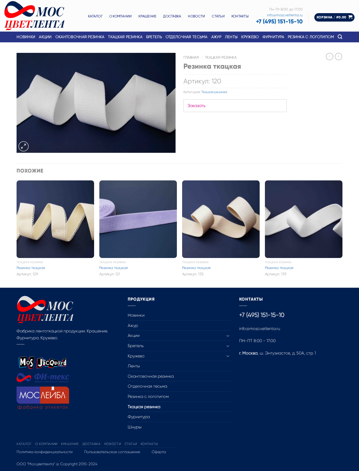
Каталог (95, 16)
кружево (250, 37)
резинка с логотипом (311, 37)
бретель (154, 37)
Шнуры (134, 426)
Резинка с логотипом (148, 396)
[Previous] (17, 233)
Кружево (136, 355)
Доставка (172, 16)
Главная (191, 57)
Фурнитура (139, 416)
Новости (196, 16)
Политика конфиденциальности (45, 452)
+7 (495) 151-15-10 (279, 21)
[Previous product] (338, 56)
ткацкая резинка (125, 37)
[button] (334, 17)
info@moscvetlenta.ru (285, 15)
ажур (216, 37)
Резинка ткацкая (31, 268)
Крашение (147, 16)
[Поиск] (340, 37)
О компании (120, 16)
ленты (231, 37)
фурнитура (273, 37)
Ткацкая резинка (221, 57)
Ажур (133, 325)
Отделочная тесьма (187, 37)
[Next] (342, 233)
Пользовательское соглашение (112, 452)
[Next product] (329, 56)
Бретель (136, 345)
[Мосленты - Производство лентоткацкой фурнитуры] (42, 16)
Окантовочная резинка (80, 37)
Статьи (218, 16)
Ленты (134, 365)
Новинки (26, 37)
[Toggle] (228, 335)
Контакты (240, 16)
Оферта (159, 452)
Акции (45, 37)
